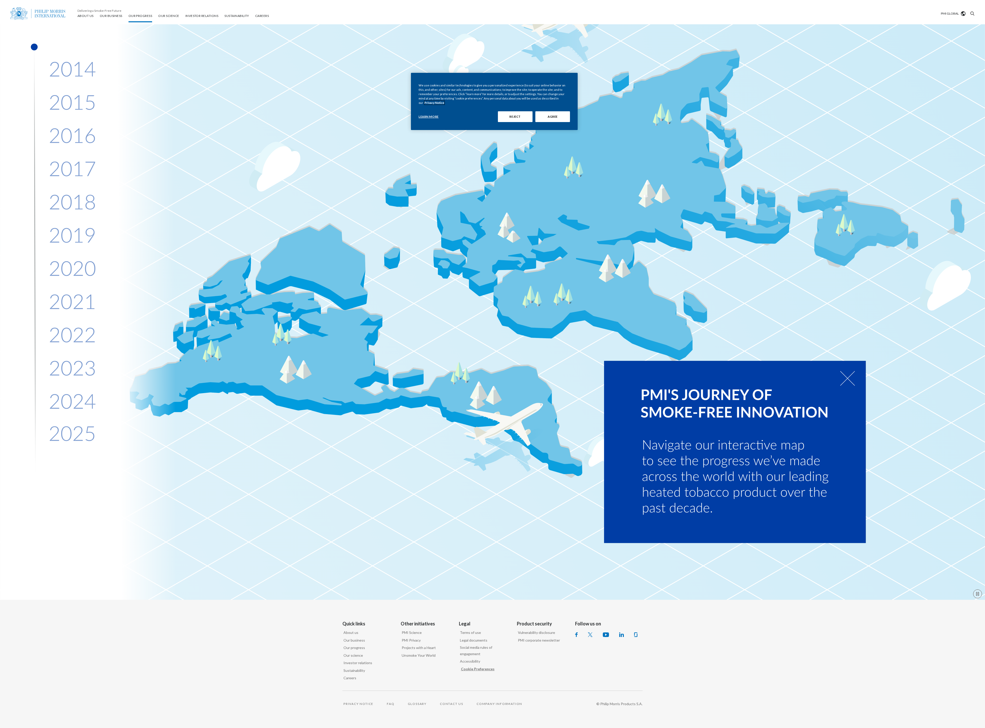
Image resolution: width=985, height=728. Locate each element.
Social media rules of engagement (476, 650)
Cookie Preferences (478, 669)
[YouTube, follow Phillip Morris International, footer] (606, 634)
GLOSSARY (417, 704)
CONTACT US (451, 704)
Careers (349, 678)
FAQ (390, 704)
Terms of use (470, 632)
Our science (353, 655)
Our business (354, 640)
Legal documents (473, 640)
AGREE (553, 116)
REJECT (514, 116)
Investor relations (357, 663)
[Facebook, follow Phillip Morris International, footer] (576, 634)
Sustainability (354, 670)
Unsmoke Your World (419, 655)
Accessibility (470, 661)
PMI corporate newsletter (539, 640)
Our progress (354, 647)
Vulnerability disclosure (536, 632)
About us (350, 632)
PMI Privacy (411, 640)
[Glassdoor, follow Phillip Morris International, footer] (635, 634)
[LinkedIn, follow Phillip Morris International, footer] (621, 634)
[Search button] (972, 13)
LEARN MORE (429, 116)
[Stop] (977, 594)
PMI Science (412, 632)
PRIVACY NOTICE (358, 704)
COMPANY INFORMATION (499, 704)
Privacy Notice (434, 102)
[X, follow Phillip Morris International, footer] (590, 634)
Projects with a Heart (419, 647)
